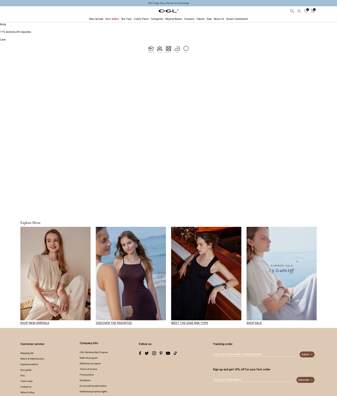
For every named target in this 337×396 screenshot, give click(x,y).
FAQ (22, 375)
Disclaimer (85, 380)
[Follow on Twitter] (147, 353)
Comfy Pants (141, 19)
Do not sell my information (93, 385)
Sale (209, 19)
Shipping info (27, 353)
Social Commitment (237, 19)
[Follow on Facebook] (140, 353)
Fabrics (201, 19)
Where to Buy (27, 392)
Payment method (29, 364)
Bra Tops (126, 19)
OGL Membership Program (94, 352)
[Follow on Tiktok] (175, 353)
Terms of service (88, 369)
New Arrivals (96, 19)
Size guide (25, 369)
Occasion (189, 19)
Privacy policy (87, 374)
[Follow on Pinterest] (161, 353)
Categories (157, 19)
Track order (26, 381)
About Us (219, 19)
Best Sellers (112, 19)
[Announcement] (168, 3)
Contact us (25, 386)
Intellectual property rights (93, 391)
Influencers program (90, 363)
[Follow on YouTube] (168, 353)
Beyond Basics (173, 19)
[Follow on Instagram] (154, 353)
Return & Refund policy (32, 358)
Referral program (89, 357)
